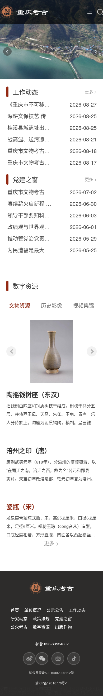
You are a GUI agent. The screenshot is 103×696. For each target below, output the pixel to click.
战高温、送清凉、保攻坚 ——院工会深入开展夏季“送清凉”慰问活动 (30, 139)
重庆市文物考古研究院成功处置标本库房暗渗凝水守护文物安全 (30, 151)
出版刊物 (63, 627)
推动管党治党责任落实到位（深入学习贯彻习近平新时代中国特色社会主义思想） (30, 238)
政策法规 (41, 619)
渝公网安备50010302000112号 (51, 672)
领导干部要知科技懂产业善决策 (30, 215)
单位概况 (32, 610)
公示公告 (54, 610)
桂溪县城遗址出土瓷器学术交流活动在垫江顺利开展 (30, 127)
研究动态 (19, 619)
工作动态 (77, 610)
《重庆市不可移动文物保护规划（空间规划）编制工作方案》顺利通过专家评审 (30, 104)
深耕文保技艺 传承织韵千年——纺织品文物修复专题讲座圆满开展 (30, 116)
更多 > (91, 92)
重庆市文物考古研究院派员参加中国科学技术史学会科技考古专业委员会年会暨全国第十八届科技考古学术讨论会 (30, 162)
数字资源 (41, 627)
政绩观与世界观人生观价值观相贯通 (30, 227)
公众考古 (19, 627)
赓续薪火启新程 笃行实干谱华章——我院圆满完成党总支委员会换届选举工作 (30, 203)
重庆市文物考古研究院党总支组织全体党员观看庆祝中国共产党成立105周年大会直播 (30, 192)
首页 (15, 610)
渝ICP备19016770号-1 (51, 683)
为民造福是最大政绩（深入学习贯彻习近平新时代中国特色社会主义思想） (30, 250)
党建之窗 (63, 619)
